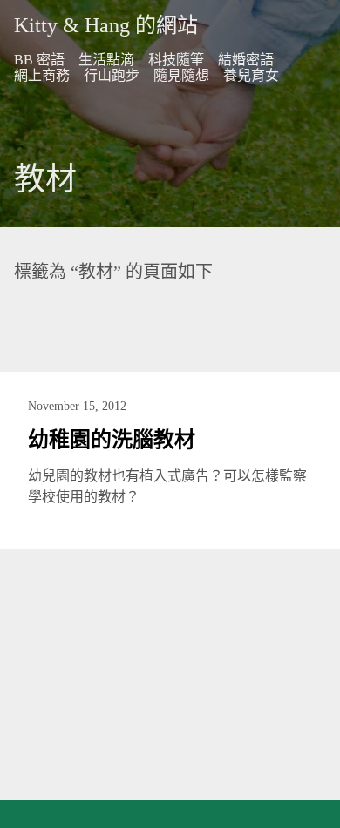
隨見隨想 (181, 75)
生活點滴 (106, 59)
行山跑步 (111, 75)
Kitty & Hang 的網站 (106, 25)
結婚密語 (246, 59)
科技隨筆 (176, 59)
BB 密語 (39, 59)
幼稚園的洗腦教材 (111, 439)
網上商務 (42, 75)
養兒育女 (251, 75)
